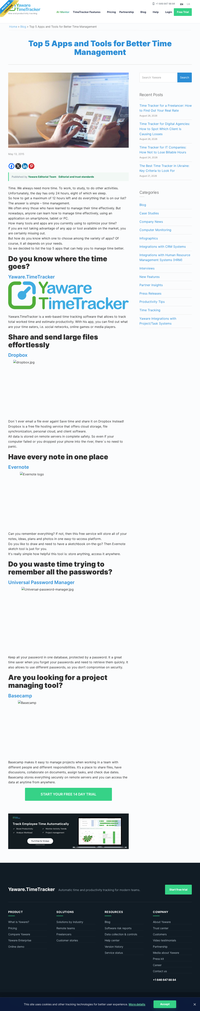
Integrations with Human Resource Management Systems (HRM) (164, 257)
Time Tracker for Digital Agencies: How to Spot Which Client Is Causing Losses (164, 129)
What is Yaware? (18, 922)
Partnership (126, 12)
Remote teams (65, 928)
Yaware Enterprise (19, 940)
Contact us (160, 971)
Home (13, 26)
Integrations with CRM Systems (162, 246)
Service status (114, 952)
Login (168, 12)
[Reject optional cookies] (194, 1004)
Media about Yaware (166, 952)
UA (188, 4)
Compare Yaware (19, 934)
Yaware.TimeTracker (31, 277)
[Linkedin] (25, 166)
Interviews (146, 268)
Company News (151, 222)
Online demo (16, 946)
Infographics (148, 238)
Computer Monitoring (155, 230)
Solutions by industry (69, 922)
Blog (143, 12)
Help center (112, 940)
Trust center (160, 928)
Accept (165, 1004)
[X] (18, 166)
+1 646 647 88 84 (165, 3)
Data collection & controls (121, 934)
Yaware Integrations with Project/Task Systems (157, 321)
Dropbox (18, 355)
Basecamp (20, 696)
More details (137, 1004)
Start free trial (178, 889)
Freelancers (63, 934)
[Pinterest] (31, 166)
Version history (114, 946)
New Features (149, 277)
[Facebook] (11, 166)
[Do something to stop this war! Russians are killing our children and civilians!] (9, 9)
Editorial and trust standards (76, 176)
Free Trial (183, 12)
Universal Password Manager (41, 582)
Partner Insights (151, 285)
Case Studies (149, 213)
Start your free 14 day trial (68, 794)
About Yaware (162, 922)
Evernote (18, 467)
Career (157, 965)
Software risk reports (118, 928)
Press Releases (150, 293)
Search (184, 77)
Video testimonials (164, 940)
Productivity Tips (152, 302)
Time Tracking (149, 310)
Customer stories (67, 940)
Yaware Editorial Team (42, 176)
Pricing (111, 12)
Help (156, 12)
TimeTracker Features (86, 12)
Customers (160, 934)
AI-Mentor (62, 12)
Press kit (158, 958)
